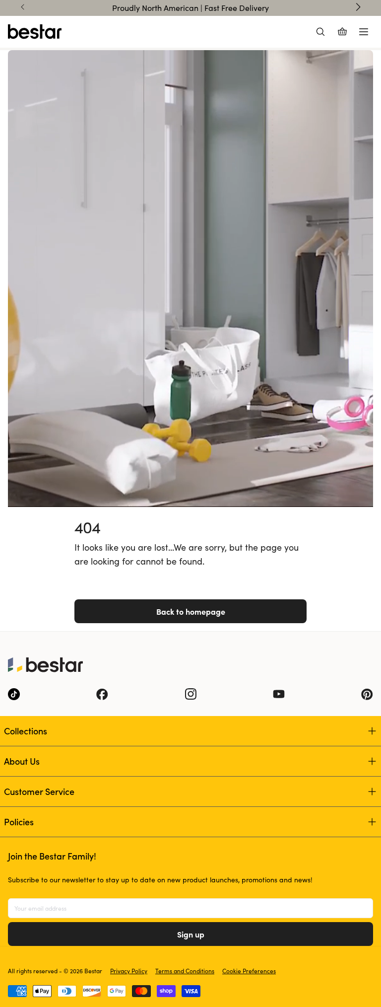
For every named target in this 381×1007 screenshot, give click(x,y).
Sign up (190, 934)
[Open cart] (342, 32)
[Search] (320, 32)
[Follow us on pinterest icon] (367, 694)
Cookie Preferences (249, 971)
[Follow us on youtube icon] (279, 694)
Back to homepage (190, 611)
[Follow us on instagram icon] (190, 694)
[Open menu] (363, 31)
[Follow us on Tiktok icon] (14, 694)
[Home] (35, 31)
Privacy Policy (128, 971)
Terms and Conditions (184, 971)
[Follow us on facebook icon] (102, 694)
